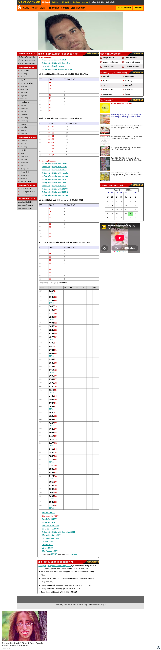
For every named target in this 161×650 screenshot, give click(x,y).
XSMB (26, 8)
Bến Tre (23, 111)
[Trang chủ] (19, 7)
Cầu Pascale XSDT (49, 551)
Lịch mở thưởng (130, 58)
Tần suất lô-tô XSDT (50, 526)
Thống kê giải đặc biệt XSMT (54, 170)
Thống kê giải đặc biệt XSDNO (55, 195)
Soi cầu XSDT (48, 513)
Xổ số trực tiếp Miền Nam (26, 60)
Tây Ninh (24, 96)
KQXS (54, 554)
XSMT (43, 8)
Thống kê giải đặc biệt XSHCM (55, 176)
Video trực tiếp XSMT (25, 208)
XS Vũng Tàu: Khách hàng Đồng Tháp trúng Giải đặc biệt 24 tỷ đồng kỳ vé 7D (127, 137)
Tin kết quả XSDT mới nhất (121, 103)
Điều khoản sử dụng (80, 605)
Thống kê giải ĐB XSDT (133, 62)
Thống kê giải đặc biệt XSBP (54, 182)
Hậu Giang (24, 118)
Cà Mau (23, 77)
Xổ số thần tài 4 (26, 195)
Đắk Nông (24, 150)
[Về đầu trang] (158, 647)
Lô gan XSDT (47, 542)
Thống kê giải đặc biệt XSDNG (55, 189)
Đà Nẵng (24, 147)
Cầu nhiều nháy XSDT (51, 535)
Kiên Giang (24, 121)
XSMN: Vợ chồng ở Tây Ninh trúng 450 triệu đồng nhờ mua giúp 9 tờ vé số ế (126, 116)
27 (108, 197)
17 (108, 209)
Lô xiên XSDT (47, 545)
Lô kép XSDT (47, 548)
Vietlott (127, 94)
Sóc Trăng (24, 127)
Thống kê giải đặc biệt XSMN (54, 167)
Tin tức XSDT (106, 100)
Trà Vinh (23, 130)
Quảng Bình (25, 169)
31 (108, 218)
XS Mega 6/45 (108, 90)
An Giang (24, 74)
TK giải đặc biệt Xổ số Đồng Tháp (57, 562)
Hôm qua (138, 8)
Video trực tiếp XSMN (25, 205)
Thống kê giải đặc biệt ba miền (55, 173)
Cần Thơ (24, 80)
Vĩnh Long (24, 99)
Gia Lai (23, 153)
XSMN (35, 8)
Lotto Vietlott (107, 94)
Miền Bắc (106, 76)
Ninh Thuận (25, 163)
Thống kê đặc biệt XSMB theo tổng (57, 69)
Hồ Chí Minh (25, 71)
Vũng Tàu (24, 133)
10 (108, 205)
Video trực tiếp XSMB (25, 202)
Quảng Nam (25, 175)
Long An (23, 124)
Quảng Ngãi (25, 172)
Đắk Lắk (23, 144)
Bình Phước (25, 108)
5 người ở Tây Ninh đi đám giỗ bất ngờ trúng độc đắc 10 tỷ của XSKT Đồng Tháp (126, 159)
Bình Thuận (24, 114)
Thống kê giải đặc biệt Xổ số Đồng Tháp (54, 566)
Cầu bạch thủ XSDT (50, 516)
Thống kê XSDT (48, 522)
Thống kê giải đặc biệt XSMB (54, 60)
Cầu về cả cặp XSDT (50, 538)
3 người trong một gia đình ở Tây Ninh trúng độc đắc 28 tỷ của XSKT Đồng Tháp (126, 174)
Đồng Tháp (24, 89)
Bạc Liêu (24, 105)
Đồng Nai (24, 86)
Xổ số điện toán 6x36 (28, 192)
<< (111, 190)
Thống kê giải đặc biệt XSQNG (55, 192)
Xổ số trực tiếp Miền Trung (27, 63)
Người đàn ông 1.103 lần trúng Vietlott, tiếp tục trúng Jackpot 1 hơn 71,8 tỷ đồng (127, 127)
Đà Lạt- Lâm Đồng (27, 83)
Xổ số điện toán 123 (27, 189)
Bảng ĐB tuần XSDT (50, 529)
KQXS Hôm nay (124, 8)
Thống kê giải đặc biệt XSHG (54, 186)
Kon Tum (24, 159)
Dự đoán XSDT (49, 519)
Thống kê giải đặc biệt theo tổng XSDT (58, 532)
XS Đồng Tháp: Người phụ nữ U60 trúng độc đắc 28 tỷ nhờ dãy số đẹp (125, 148)
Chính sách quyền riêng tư (97, 605)
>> (124, 190)
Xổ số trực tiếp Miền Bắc (26, 57)
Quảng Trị (24, 178)
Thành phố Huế (26, 181)
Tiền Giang (24, 93)
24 (108, 214)
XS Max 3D (129, 90)
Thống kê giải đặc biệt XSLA (54, 179)
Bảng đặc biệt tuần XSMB (53, 66)
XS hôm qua (105, 73)
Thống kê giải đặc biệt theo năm (56, 63)
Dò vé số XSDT (108, 66)
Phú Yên (23, 166)
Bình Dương (25, 102)
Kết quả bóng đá (109, 58)
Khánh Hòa (24, 156)
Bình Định (24, 141)
